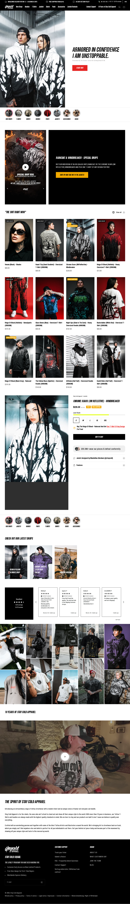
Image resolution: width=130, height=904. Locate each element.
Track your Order (60, 853)
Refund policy (9, 896)
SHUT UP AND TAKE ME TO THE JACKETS (72, 175)
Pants (53, 7)
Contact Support (91, 7)
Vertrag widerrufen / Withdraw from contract (67, 870)
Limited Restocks (72, 7)
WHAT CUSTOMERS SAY (98, 857)
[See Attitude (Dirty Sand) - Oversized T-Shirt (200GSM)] (39, 681)
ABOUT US (93, 853)
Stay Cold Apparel (77, 396)
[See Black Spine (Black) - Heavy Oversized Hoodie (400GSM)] (39, 641)
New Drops (19, 7)
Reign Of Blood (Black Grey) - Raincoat (18, 381)
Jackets (41, 7)
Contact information (63, 896)
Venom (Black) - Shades (13, 265)
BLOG (92, 865)
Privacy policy (20, 896)
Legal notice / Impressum (46, 896)
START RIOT (79, 68)
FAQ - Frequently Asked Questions (66, 861)
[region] (79, 602)
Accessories (61, 7)
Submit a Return (60, 857)
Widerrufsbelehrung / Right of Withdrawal (85, 896)
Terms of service (31, 896)
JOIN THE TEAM (95, 861)
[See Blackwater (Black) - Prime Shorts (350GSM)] (65, 647)
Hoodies (27, 7)
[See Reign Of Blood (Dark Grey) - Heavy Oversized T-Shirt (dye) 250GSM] (91, 681)
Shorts (48, 7)
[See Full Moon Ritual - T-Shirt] (91, 641)
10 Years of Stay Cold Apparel (107, 7)
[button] (36, 602)
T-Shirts (34, 7)
